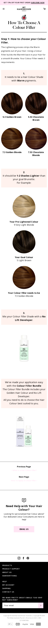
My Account (8, 585)
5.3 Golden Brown (12, 117)
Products (7, 565)
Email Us (24, 529)
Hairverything (9, 576)
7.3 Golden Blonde (12, 152)
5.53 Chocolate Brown (36, 118)
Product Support (11, 569)
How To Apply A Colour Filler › (24, 480)
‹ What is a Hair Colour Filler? (24, 470)
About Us (7, 572)
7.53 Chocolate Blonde (36, 154)
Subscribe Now (38, 2)
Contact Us (8, 592)
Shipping (6, 588)
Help (4, 581)
